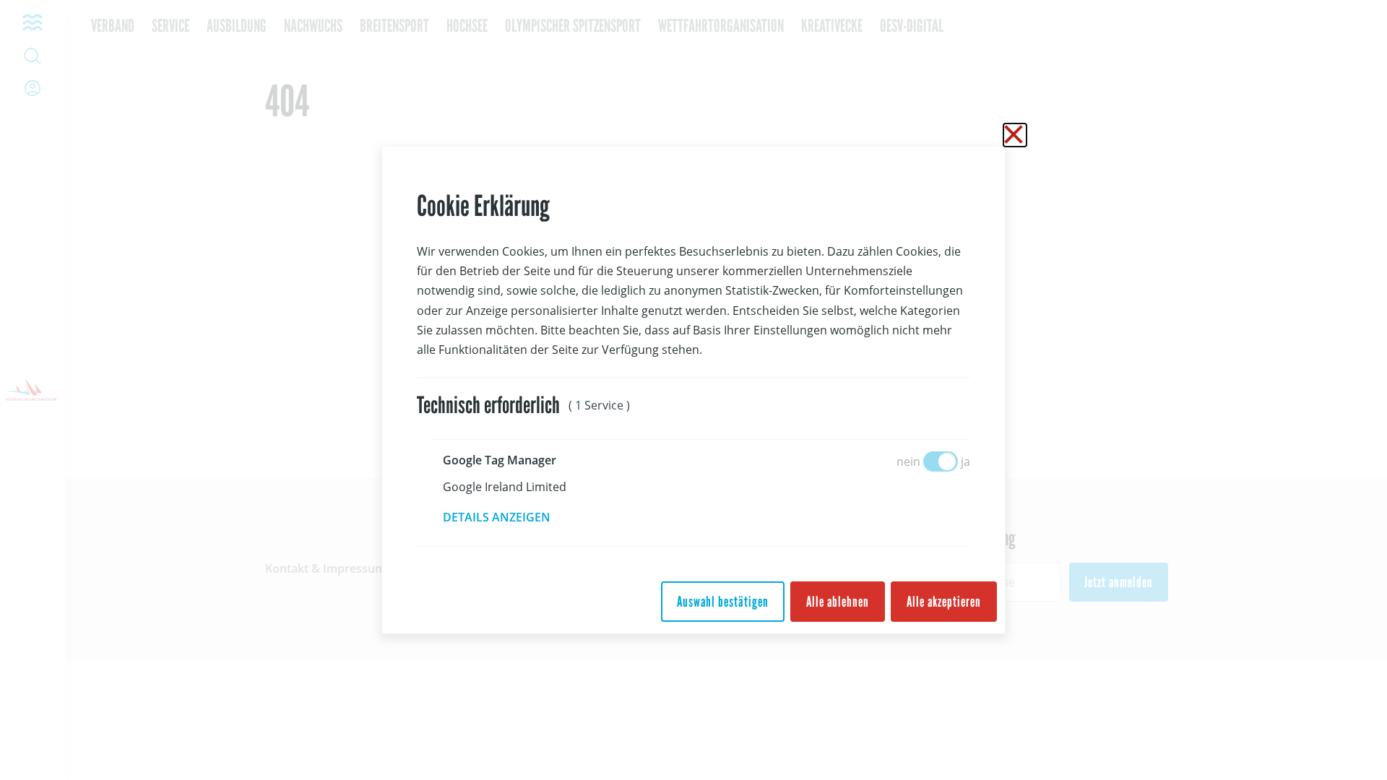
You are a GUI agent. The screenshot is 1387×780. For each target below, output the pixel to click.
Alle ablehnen (837, 601)
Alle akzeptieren (944, 601)
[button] (507, 517)
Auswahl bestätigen (723, 601)
